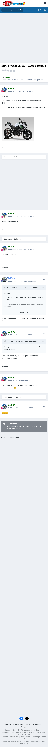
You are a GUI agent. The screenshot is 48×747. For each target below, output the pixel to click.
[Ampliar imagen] (18, 129)
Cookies (24, 727)
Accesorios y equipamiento (33, 80)
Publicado (21, 91)
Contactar (37, 724)
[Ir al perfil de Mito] (4, 279)
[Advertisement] (24, 38)
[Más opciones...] (43, 89)
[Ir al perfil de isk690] (4, 89)
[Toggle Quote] (5, 287)
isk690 (31, 287)
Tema (7, 724)
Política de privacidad (22, 724)
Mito (31, 341)
